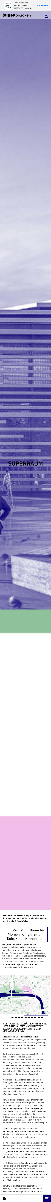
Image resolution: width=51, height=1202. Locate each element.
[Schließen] (2, 5)
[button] (9, 1017)
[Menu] (47, 1198)
